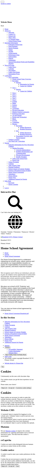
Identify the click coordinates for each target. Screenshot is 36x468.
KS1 (17, 131)
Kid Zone (11, 183)
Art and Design (17, 115)
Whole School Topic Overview (21, 79)
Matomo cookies (11, 431)
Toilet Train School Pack (19, 158)
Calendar (11, 69)
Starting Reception (18, 148)
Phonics (18, 82)
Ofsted (10, 50)
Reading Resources (26, 129)
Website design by (14, 363)
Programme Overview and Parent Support (24, 137)
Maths (14, 103)
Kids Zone (8, 181)
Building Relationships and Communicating (24, 152)
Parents (7, 143)
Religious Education (18, 113)
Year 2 (14, 93)
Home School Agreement (16, 172)
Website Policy (12, 353)
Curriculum (8, 75)
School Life (12, 36)
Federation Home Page (15, 44)
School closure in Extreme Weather (19, 169)
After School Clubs (14, 165)
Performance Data (13, 55)
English (14, 101)
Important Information (11, 43)
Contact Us (11, 34)
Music (14, 119)
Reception (15, 81)
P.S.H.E (14, 120)
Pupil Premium (12, 46)
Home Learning (13, 184)
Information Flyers (14, 74)
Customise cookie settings (23, 388)
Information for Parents (27, 84)
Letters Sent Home (14, 72)
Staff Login (8, 356)
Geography (15, 108)
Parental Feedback (14, 167)
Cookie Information (14, 351)
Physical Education (18, 110)
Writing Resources (25, 127)
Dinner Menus (12, 176)
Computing (15, 122)
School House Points (14, 41)
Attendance (11, 174)
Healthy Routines (21, 157)
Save (17, 466)
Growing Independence (23, 150)
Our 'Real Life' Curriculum (16, 141)
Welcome (11, 32)
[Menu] (2, 2)
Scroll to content (6, 3)
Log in (7, 188)
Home (6, 29)
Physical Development (23, 155)
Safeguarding (12, 56)
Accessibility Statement (15, 349)
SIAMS (10, 51)
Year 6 (14, 100)
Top (3, 366)
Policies (10, 58)
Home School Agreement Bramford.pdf (17, 313)
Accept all (11, 388)
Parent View (12, 177)
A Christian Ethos (13, 39)
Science (14, 105)
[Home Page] (12, 237)
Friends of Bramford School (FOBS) (19, 170)
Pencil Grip (15, 160)
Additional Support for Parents (17, 179)
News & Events (9, 65)
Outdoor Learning (13, 139)
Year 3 (14, 94)
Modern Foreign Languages (20, 112)
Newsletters (12, 70)
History (14, 107)
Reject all (4, 388)
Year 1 (14, 88)
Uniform (11, 164)
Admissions (12, 60)
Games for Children (26, 86)
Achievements (12, 53)
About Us (8, 31)
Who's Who (12, 37)
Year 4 (14, 96)
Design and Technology (19, 117)
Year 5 (14, 98)
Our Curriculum (13, 77)
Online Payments (13, 162)
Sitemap (7, 345)
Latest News (12, 67)
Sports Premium (13, 48)
